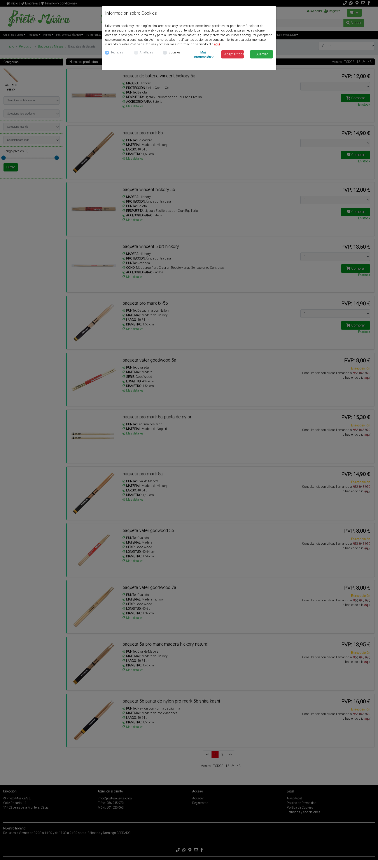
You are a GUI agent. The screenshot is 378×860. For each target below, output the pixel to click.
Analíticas (146, 52)
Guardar (262, 54)
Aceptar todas (234, 54)
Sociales (174, 52)
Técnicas (116, 52)
